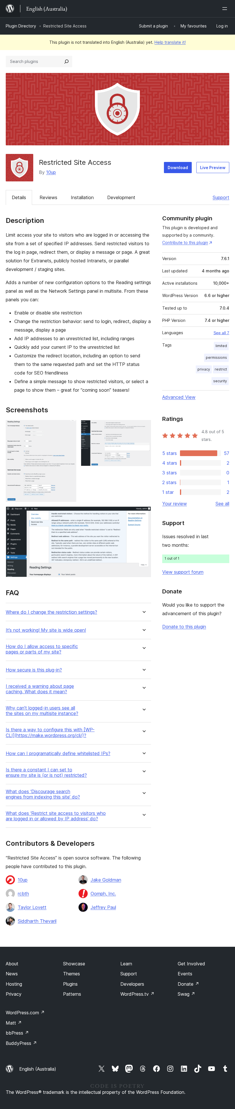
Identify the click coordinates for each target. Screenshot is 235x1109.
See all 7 (221, 332)
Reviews (48, 197)
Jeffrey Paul (103, 907)
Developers (132, 984)
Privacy (13, 994)
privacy (203, 369)
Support (221, 197)
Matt (14, 1023)
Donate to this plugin (184, 626)
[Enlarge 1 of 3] (68, 428)
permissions (216, 357)
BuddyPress (21, 1043)
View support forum (182, 572)
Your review (174, 503)
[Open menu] (226, 8)
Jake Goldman (106, 880)
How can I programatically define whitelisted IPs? (58, 753)
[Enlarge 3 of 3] (143, 514)
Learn (126, 964)
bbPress (17, 1033)
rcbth (23, 893)
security (220, 381)
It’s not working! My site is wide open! (46, 630)
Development (121, 197)
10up (51, 172)
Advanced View (178, 397)
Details (19, 197)
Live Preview (213, 167)
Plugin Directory (21, 25)
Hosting (14, 984)
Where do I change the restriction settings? (51, 612)
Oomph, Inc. (103, 893)
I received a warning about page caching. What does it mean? (40, 689)
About (12, 964)
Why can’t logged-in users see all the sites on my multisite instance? (42, 710)
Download (178, 167)
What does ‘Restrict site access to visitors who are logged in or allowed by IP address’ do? (56, 816)
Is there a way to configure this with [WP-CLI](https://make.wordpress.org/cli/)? (50, 732)
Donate (188, 984)
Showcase (74, 964)
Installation (82, 197)
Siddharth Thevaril (37, 921)
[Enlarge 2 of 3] (143, 428)
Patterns (72, 994)
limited (221, 346)
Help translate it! (170, 42)
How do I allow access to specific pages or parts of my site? (42, 649)
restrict (221, 369)
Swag (186, 994)
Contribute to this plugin (185, 242)
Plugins (70, 984)
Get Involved (191, 964)
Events (185, 974)
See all (222, 503)
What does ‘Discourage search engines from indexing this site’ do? (43, 794)
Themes (71, 974)
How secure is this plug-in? (34, 670)
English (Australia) (37, 1069)
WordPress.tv (137, 994)
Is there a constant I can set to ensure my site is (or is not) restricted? (46, 772)
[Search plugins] (66, 61)
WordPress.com (25, 1012)
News (12, 974)
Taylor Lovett (32, 907)
